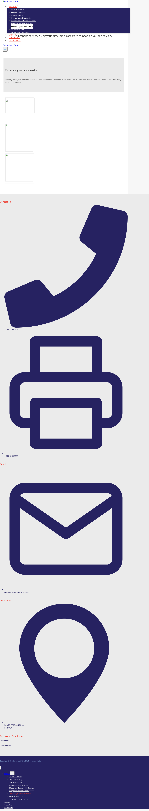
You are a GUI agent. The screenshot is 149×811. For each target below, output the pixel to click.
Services (7, 774)
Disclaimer (4, 740)
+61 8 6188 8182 (11, 456)
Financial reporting (17, 15)
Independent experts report (21, 32)
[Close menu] (0, 768)
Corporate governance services (22, 26)
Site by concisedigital (33, 761)
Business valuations (18, 29)
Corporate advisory (18, 12)
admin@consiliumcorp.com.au (16, 592)
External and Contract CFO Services (23, 21)
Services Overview (17, 9)
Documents (15, 40)
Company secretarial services (21, 24)
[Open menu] (5, 49)
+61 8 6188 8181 (11, 330)
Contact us (8, 805)
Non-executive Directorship (21, 18)
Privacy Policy (5, 745)
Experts (7, 802)
